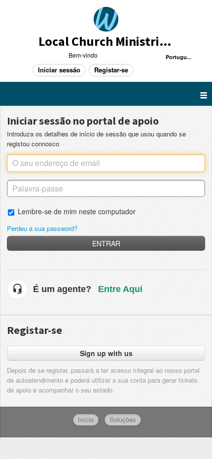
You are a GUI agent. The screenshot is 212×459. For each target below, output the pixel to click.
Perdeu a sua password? (42, 228)
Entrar (106, 243)
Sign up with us (106, 353)
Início (86, 419)
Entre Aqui (120, 289)
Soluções (122, 419)
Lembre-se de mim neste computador (77, 211)
